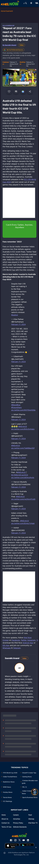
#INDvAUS (22, 426)
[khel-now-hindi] (36, 3)
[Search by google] (26, 3)
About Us (5, 819)
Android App (28, 643)
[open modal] (35, 792)
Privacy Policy (18, 823)
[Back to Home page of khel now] (10, 3)
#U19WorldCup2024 (19, 475)
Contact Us (6, 823)
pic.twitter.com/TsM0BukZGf (23, 448)
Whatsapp (7, 648)
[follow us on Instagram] (15, 840)
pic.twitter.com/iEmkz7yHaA (23, 523)
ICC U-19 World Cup (8, 25)
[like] (9, 91)
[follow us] (23, 91)
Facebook (16, 640)
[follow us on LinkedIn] (28, 840)
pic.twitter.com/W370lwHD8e (23, 410)
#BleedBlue (15, 405)
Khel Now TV (33, 823)
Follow (22, 45)
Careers (16, 815)
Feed (30, 815)
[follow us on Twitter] (19, 840)
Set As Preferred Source (15, 50)
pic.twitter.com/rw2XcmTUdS (23, 499)
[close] (36, 847)
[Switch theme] (31, 3)
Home (4, 815)
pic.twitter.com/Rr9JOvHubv (23, 429)
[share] (29, 91)
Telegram (17, 648)
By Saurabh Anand (9, 45)
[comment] (16, 91)
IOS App (6, 645)
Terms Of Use (6, 827)
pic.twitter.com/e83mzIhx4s (22, 477)
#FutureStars (16, 407)
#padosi (14, 315)
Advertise (16, 819)
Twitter (23, 640)
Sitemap (31, 819)
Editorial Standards (20, 827)
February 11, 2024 (18, 324)
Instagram (31, 640)
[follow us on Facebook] (11, 840)
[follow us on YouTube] (23, 840)
